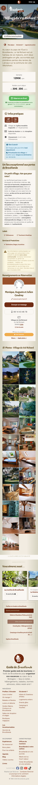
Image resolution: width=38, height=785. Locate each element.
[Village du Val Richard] (10, 359)
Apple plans (21, 338)
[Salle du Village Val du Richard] (10, 542)
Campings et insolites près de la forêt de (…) (21, 634)
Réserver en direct (20, 98)
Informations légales (18, 776)
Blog (4, 757)
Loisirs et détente (8, 703)
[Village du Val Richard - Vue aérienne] (10, 393)
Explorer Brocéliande (12, 639)
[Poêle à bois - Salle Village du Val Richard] (27, 525)
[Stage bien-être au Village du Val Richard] (10, 409)
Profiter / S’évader (9, 692)
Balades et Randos (9, 700)
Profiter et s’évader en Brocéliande (16, 606)
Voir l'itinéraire (20, 334)
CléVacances (9, 235)
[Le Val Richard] (27, 475)
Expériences (7, 741)
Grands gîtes (23, 702)
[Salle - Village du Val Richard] (27, 509)
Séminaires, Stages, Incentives (15, 244)
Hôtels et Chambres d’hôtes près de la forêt (21, 616)
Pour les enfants (8, 750)
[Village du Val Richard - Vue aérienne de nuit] (27, 376)
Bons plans (6, 747)
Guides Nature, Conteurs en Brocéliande (7, 708)
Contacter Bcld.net (26, 772)
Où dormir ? (23, 692)
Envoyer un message (19, 304)
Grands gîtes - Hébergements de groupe (22, 627)
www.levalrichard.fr (20, 299)
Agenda (5, 754)
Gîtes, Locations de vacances (23, 622)
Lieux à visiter (7, 694)
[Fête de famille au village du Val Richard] (27, 393)
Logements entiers (26, 699)
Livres (4, 763)
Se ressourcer (7, 744)
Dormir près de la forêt (12, 611)
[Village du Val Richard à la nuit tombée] (10, 376)
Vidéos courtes (7, 760)
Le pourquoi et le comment (18, 774)
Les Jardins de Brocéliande (14, 590)
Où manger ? (7, 697)
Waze (13, 338)
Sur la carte (19, 327)
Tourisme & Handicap (25, 235)
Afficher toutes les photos (13, 36)
